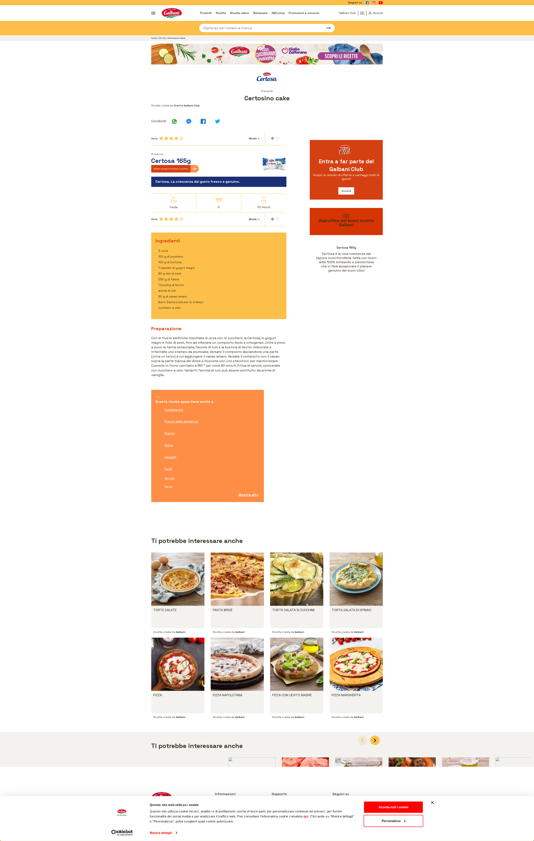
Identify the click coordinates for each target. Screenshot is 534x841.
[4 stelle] (176, 138)
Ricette (221, 13)
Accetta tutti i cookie (393, 807)
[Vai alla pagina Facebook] (367, 2)
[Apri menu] (153, 13)
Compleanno (174, 410)
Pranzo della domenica (181, 421)
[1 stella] (161, 138)
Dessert (170, 457)
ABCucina (278, 13)
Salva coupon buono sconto (170, 168)
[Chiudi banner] (432, 802)
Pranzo (170, 433)
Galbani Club (347, 13)
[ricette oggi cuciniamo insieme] (267, 54)
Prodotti (206, 13)
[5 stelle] (181, 138)
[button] (375, 740)
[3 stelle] (171, 138)
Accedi (346, 191)
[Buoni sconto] (363, 13)
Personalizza (391, 820)
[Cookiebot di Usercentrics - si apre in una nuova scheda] (122, 833)
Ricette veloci (239, 13)
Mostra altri (248, 495)
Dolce (169, 445)
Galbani (155, 38)
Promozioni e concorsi (304, 13)
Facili (168, 469)
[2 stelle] (166, 138)
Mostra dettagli (161, 833)
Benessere (260, 13)
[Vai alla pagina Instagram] (374, 2)
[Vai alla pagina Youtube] (381, 2)
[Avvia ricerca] (326, 28)
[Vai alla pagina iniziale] (171, 13)
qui (306, 816)
